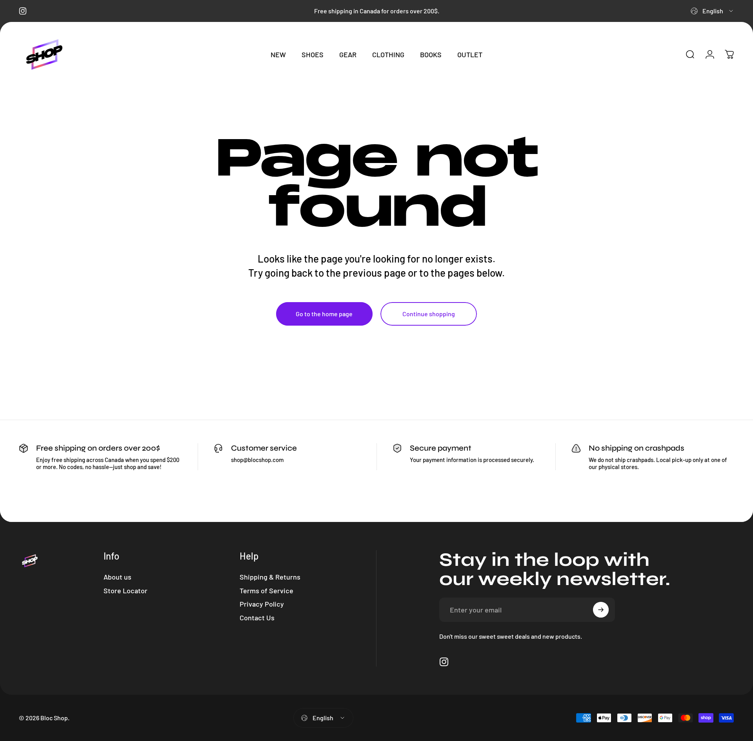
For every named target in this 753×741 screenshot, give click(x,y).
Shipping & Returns (270, 577)
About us (117, 577)
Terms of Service (266, 590)
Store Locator (125, 590)
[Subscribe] (601, 610)
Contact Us (257, 617)
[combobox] (712, 11)
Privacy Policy (262, 604)
